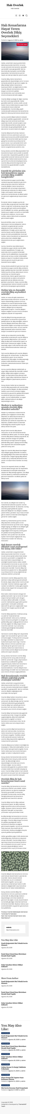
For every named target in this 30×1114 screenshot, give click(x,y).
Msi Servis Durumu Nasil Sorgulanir (14, 1088)
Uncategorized (5, 1033)
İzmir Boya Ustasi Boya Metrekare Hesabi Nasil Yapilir (13, 955)
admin (21, 40)
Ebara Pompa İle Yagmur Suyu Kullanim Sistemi (12, 1078)
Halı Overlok (15, 5)
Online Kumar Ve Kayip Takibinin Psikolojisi (13, 1068)
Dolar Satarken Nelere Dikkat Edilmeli (12, 966)
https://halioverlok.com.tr (12, 930)
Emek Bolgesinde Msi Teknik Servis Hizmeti (14, 944)
